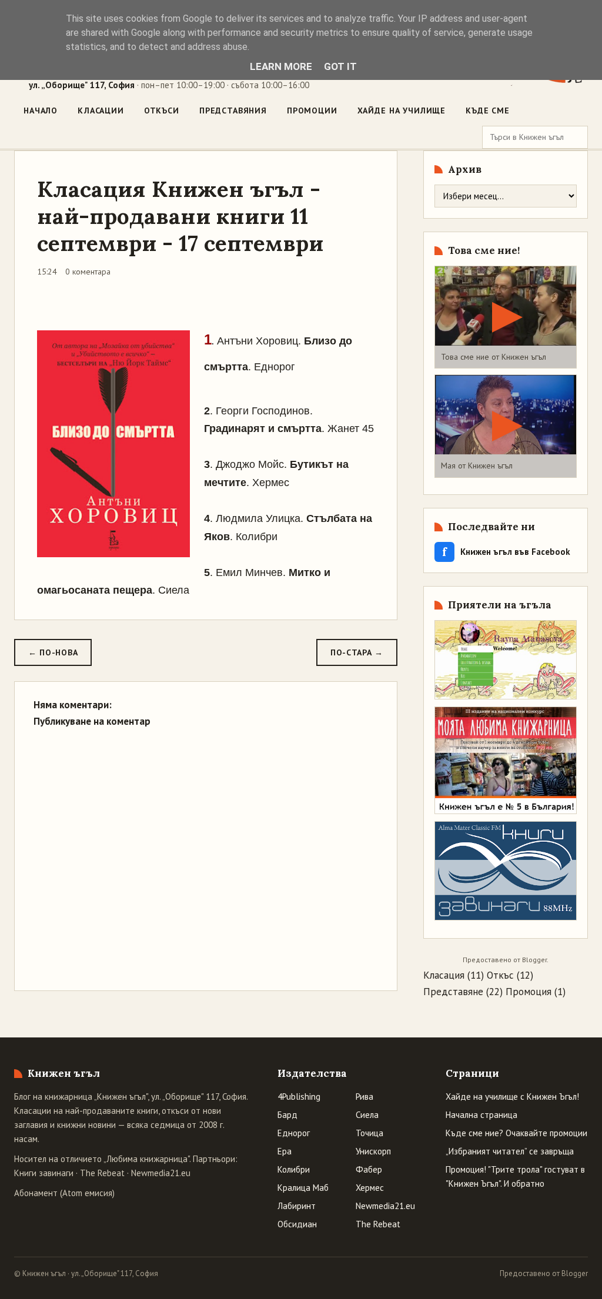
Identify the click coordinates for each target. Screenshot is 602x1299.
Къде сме (488, 110)
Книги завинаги (43, 1173)
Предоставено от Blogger (544, 1273)
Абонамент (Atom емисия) (64, 1192)
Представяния (233, 110)
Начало (41, 110)
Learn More (281, 66)
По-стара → (356, 652)
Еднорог (293, 1133)
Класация (443, 975)
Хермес (370, 1187)
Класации (101, 110)
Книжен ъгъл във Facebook (506, 551)
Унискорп (373, 1151)
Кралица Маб (303, 1187)
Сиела (367, 1114)
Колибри (293, 1169)
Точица (369, 1133)
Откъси (161, 110)
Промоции (312, 110)
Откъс (500, 975)
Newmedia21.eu (160, 1173)
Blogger (534, 959)
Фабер (369, 1169)
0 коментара (88, 271)
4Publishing (298, 1096)
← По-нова (53, 652)
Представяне (453, 991)
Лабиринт (296, 1205)
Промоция (528, 991)
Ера (284, 1151)
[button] (505, 317)
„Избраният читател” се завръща (510, 1151)
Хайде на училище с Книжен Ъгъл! (512, 1096)
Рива (364, 1096)
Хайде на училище (401, 110)
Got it (340, 66)
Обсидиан (297, 1224)
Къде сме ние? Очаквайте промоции (516, 1133)
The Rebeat (102, 1173)
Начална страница (481, 1114)
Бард (287, 1114)
